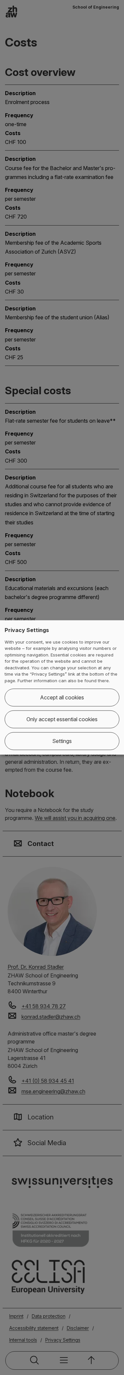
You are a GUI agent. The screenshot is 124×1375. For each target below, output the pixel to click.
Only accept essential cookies (62, 719)
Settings (62, 741)
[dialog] (62, 687)
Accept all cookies (62, 697)
